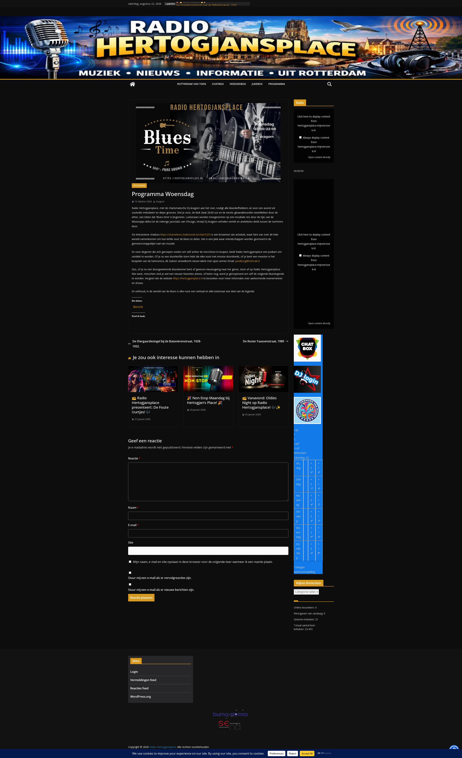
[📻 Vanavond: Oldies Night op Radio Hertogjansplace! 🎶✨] (263, 368)
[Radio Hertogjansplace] (231, 19)
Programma (276, 84)
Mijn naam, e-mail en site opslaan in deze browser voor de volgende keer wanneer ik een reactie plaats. (203, 562)
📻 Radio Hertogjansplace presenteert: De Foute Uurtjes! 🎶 (150, 404)
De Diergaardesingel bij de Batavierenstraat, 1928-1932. (166, 343)
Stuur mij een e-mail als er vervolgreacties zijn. (159, 578)
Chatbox (218, 84)
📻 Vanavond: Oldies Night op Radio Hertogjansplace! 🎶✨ (261, 402)
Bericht (138, 306)
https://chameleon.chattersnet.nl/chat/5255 (185, 234)
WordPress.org (140, 697)
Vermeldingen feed (143, 680)
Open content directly (319, 157)
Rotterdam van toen (191, 84)
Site (130, 542)
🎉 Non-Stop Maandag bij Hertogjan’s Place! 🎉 (208, 400)
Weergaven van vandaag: (309, 613)
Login (134, 672)
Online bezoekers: (304, 607)
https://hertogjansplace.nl (188, 278)
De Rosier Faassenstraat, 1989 (263, 341)
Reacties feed (139, 688)
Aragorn (160, 201)
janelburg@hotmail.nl (247, 261)
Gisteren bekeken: (304, 619)
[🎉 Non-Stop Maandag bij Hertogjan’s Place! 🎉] (208, 368)
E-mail (133, 525)
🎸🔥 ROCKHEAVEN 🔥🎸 (191, 3)
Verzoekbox (238, 84)
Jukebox (257, 84)
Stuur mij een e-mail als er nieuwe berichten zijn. (161, 590)
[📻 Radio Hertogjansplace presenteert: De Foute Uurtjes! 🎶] (153, 368)
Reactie (134, 458)
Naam (133, 508)
